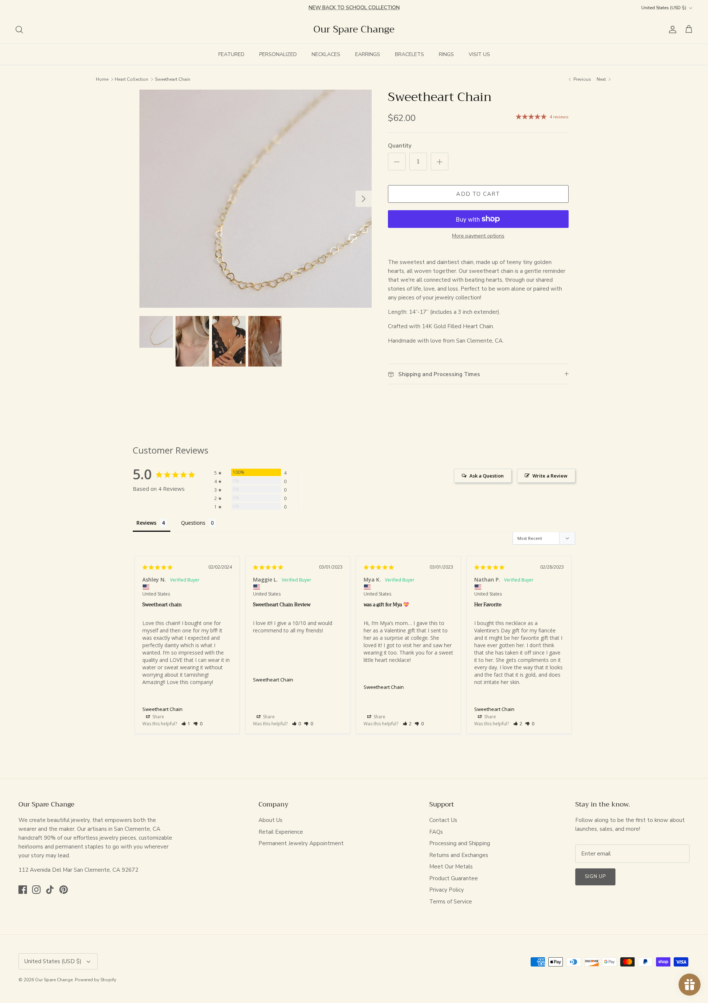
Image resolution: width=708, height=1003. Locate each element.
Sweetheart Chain (172, 79)
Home (102, 79)
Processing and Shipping (459, 843)
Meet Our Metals (451, 866)
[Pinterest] (63, 889)
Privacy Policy (446, 889)
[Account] (671, 29)
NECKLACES (326, 54)
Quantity (400, 145)
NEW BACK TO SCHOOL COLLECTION (354, 7)
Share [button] (157, 717)
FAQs (436, 832)
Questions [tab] (193, 522)
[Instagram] (36, 889)
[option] (255, 199)
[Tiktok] (50, 889)
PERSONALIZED (278, 54)
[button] (186, 724)
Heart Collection (131, 79)
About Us (270, 820)
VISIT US (479, 54)
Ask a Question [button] (486, 475)
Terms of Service (450, 901)
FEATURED (231, 54)
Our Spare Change (54, 980)
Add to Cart (478, 194)
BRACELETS (409, 54)
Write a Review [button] (550, 475)
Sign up (595, 876)
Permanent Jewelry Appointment (301, 843)
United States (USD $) (663, 8)
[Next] (363, 199)
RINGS (446, 54)
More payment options (478, 236)
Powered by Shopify (95, 980)
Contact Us (443, 820)
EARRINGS (367, 54)
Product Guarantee (453, 878)
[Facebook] (22, 889)
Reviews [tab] (146, 522)
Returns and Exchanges (458, 855)
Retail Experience (280, 832)
